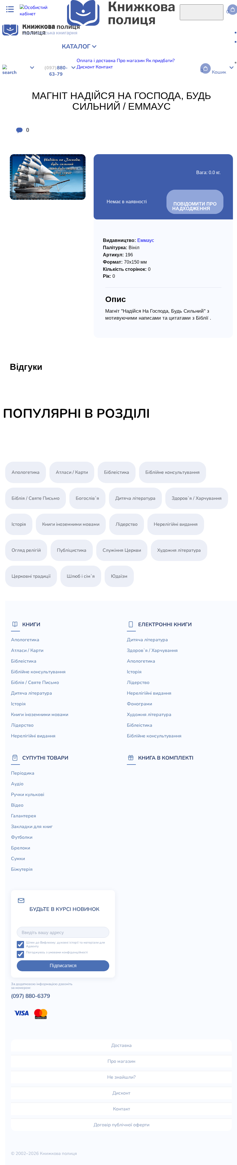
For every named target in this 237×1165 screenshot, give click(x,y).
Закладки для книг (32, 826)
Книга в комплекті (165, 757)
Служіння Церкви (122, 550)
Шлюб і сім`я (81, 576)
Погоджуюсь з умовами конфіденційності (57, 953)
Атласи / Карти (72, 472)
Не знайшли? (121, 1077)
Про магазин (121, 1061)
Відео (17, 805)
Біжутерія (22, 869)
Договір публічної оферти (121, 1125)
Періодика (22, 773)
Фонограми (220, 81)
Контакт (121, 1109)
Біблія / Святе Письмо (36, 498)
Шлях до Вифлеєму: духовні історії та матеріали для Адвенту (65, 944)
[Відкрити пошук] (201, 12)
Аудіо (17, 784)
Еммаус (145, 240)
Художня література (179, 550)
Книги (31, 624)
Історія (131, 81)
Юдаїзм (119, 576)
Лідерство (151, 81)
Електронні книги (165, 624)
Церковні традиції (31, 576)
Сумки (18, 858)
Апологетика (109, 81)
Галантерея (23, 816)
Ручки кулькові (27, 794)
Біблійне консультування (172, 472)
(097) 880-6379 (30, 996)
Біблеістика (116, 472)
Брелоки (20, 848)
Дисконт (121, 1093)
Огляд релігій (26, 550)
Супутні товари (45, 757)
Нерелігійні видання (185, 81)
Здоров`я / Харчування (69, 81)
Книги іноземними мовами (70, 524)
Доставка (121, 1045)
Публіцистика (71, 550)
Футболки (21, 837)
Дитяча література (22, 81)
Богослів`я (87, 498)
